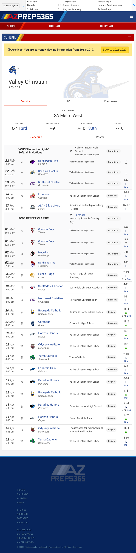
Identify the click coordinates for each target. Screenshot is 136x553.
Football (54, 26)
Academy (22, 498)
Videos (21, 490)
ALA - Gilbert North (49, 207)
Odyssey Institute (49, 346)
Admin (20, 502)
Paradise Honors (48, 382)
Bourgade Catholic (49, 312)
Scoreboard (24, 529)
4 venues (80, 214)
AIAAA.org (23, 522)
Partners (22, 518)
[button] (134, 5)
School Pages (25, 533)
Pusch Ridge (46, 275)
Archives (22, 514)
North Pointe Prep (48, 162)
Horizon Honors (48, 334)
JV (68, 101)
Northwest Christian (49, 184)
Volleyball (106, 26)
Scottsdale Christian (50, 287)
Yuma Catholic (47, 357)
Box (126, 187)
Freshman (110, 101)
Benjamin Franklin (48, 173)
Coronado (44, 323)
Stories (21, 509)
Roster (100, 137)
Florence (43, 196)
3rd (24, 128)
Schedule (36, 137)
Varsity (25, 101)
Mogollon (43, 254)
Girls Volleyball (11, 5)
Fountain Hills (47, 369)
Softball (10, 37)
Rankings (22, 494)
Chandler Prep (46, 231)
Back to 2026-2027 (114, 49)
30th (92, 128)
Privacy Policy (26, 538)
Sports (11, 26)
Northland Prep (46, 264)
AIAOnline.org (25, 542)
